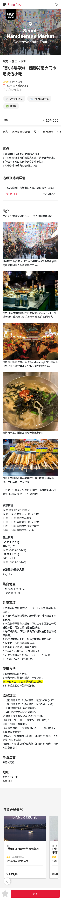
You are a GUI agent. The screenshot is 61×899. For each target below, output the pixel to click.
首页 (5, 61)
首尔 (23, 61)
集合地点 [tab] (48, 132)
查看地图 (7, 781)
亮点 (5, 132)
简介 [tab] (36, 132)
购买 (35, 893)
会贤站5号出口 (13, 89)
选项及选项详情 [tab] (21, 132)
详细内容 (47, 194)
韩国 (14, 61)
